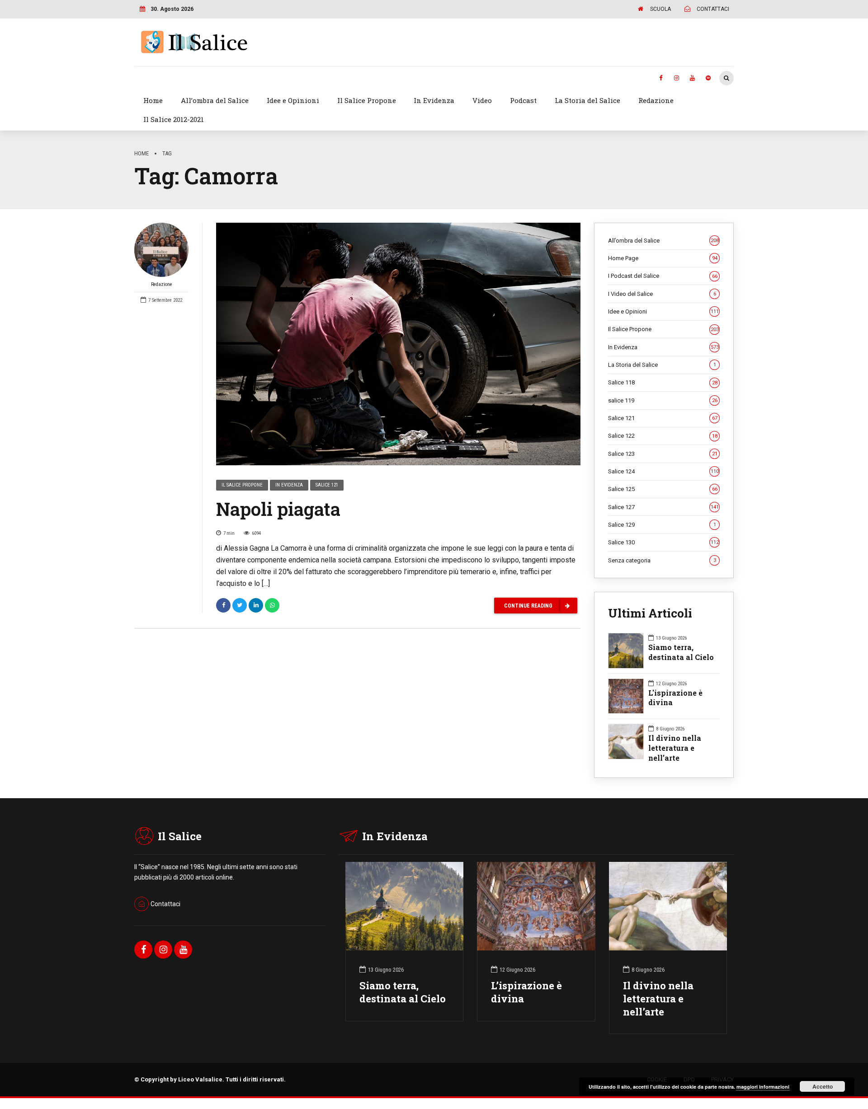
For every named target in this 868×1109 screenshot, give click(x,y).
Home (153, 100)
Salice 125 (662, 489)
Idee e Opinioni (293, 100)
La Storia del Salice (587, 100)
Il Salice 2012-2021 (173, 119)
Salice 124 (663, 471)
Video (482, 100)
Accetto (822, 1086)
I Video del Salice (662, 293)
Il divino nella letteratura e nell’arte (674, 747)
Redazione (656, 100)
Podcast (523, 100)
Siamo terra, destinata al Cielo (681, 652)
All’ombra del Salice (215, 100)
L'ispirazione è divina (675, 697)
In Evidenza (434, 100)
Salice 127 (663, 507)
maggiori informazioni (762, 1086)
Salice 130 (663, 542)
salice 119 (662, 400)
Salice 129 (662, 524)
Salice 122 (662, 435)
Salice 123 (662, 453)
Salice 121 (327, 485)
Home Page (662, 258)
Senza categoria (662, 560)
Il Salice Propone (366, 100)
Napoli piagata (278, 509)
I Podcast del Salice (662, 275)
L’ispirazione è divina (526, 992)
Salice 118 (662, 382)
